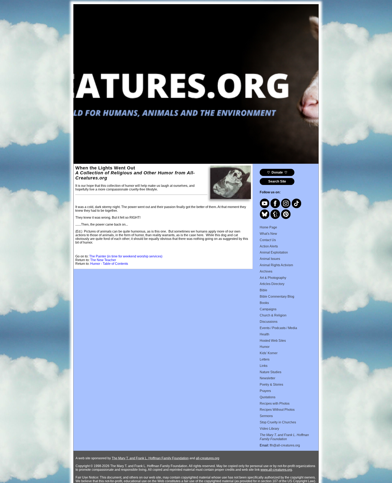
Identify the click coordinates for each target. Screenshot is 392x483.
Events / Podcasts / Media (278, 328)
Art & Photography (273, 277)
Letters (265, 359)
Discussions (268, 321)
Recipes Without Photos (277, 409)
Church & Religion (273, 315)
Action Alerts (269, 246)
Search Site (277, 181)
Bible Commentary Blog (277, 296)
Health (264, 334)
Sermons (266, 416)
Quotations (267, 397)
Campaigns (268, 309)
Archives (266, 271)
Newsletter (267, 378)
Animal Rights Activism (276, 265)
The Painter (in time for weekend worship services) (125, 256)
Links (263, 365)
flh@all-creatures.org (285, 445)
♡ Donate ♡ (277, 172)
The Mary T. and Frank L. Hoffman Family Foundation (150, 458)
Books (264, 303)
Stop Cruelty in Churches (278, 422)
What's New (268, 233)
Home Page (268, 227)
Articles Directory (272, 284)
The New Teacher (103, 260)
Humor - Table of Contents (109, 263)
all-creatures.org (207, 458)
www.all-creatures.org (276, 469)
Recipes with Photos (275, 403)
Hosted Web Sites (273, 340)
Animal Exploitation (274, 252)
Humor (265, 346)
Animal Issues (270, 258)
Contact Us (268, 240)
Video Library (269, 428)
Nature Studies (270, 372)
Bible (263, 290)
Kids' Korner (268, 353)
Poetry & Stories (271, 384)
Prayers (265, 391)
